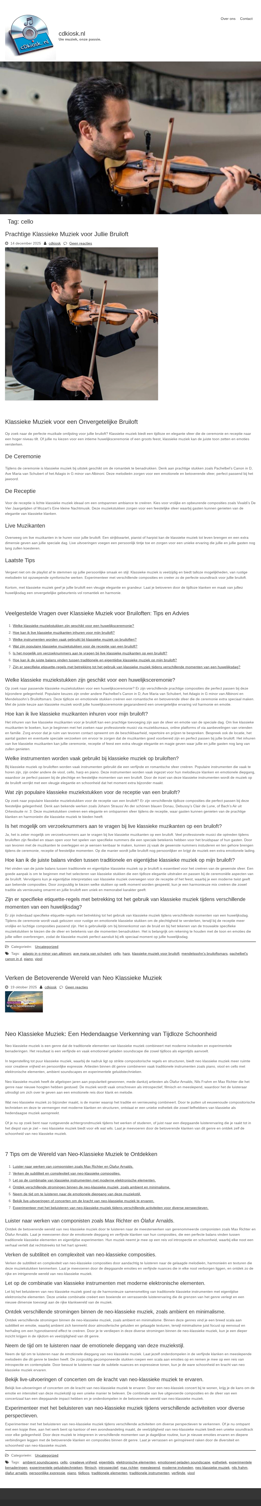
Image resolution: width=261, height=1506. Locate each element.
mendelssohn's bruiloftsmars (204, 953)
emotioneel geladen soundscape (184, 1462)
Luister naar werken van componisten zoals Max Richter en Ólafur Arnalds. (73, 1166)
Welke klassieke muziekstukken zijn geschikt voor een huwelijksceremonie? (73, 626)
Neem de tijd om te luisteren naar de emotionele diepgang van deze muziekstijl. (77, 1194)
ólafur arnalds (16, 1473)
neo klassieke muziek (212, 1467)
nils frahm (239, 1467)
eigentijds (106, 1462)
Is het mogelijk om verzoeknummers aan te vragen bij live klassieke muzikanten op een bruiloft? (90, 653)
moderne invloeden (177, 1467)
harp (126, 953)
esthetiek (219, 1462)
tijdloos (83, 1473)
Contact (246, 19)
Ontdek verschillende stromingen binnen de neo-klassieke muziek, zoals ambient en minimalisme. (91, 1187)
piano (28, 959)
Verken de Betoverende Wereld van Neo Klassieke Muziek (83, 977)
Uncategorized (46, 947)
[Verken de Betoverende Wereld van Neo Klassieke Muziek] (24, 1011)
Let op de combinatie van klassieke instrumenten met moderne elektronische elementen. (84, 1180)
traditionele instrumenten (149, 1473)
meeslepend (150, 1467)
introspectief (108, 1467)
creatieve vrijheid (83, 1462)
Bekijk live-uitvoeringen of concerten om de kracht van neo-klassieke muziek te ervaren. (83, 1201)
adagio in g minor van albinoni (47, 953)
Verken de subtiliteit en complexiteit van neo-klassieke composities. (67, 1173)
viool (38, 959)
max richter (129, 1467)
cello (117, 953)
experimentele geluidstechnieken (56, 1467)
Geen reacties (80, 243)
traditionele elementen (109, 1473)
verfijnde (178, 1473)
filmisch (91, 1467)
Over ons (228, 19)
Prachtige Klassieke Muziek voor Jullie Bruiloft (66, 234)
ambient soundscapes (40, 1462)
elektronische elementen (136, 1462)
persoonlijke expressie (47, 1473)
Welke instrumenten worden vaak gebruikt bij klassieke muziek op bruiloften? (75, 639)
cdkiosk (55, 243)
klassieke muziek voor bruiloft (155, 953)
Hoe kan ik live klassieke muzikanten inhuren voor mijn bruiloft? (64, 632)
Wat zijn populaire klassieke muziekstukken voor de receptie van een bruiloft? (75, 646)
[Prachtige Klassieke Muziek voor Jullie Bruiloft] (81, 399)
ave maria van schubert (92, 953)
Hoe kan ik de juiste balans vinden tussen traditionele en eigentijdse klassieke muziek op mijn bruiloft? (95, 660)
